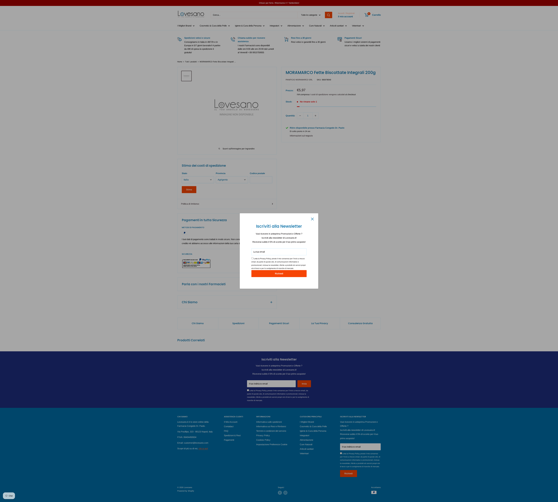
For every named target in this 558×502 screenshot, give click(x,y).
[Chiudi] (312, 219)
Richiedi (279, 273)
